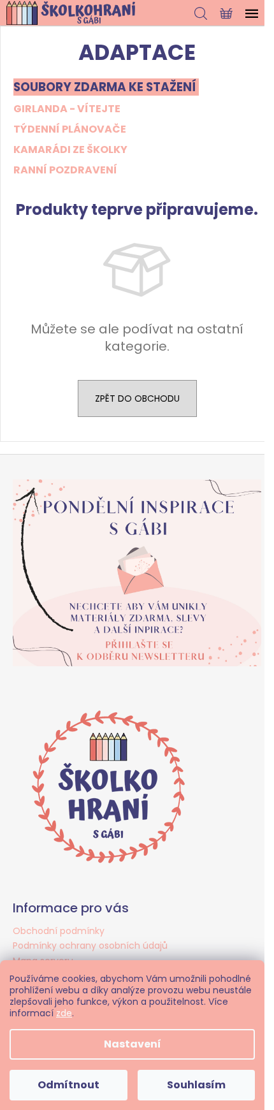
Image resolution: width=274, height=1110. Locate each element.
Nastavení (132, 1044)
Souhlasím (196, 1084)
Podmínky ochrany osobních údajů (90, 945)
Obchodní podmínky (59, 930)
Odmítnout (68, 1084)
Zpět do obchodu (137, 398)
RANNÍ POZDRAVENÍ (65, 170)
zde (64, 1013)
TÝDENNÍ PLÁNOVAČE (69, 129)
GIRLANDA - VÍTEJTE (66, 108)
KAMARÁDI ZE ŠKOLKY (70, 149)
